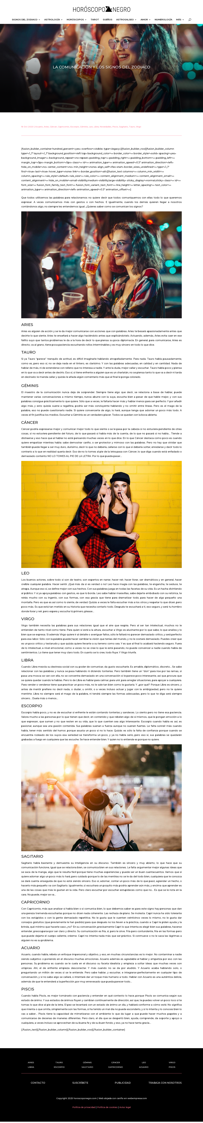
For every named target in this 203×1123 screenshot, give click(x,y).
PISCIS (172, 1067)
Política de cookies (107, 1107)
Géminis (84, 126)
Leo (91, 126)
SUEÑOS (107, 20)
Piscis (115, 126)
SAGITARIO (87, 1067)
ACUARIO (143, 1067)
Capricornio (63, 126)
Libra (96, 126)
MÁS (178, 20)
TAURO (59, 1062)
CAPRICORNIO (115, 1067)
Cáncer (53, 126)
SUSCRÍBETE (80, 1082)
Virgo (138, 126)
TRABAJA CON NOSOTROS (165, 1082)
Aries (46, 126)
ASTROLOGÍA (52, 20)
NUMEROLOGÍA (163, 20)
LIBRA (31, 1067)
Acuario (39, 126)
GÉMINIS (87, 1062)
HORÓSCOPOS (75, 20)
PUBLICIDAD (123, 1082)
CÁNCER (115, 1062)
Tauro (132, 126)
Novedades (105, 126)
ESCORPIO (59, 1067)
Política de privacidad (84, 1107)
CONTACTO (38, 1082)
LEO (144, 1062)
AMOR (144, 20)
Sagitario (123, 126)
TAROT (95, 20)
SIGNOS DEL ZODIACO (24, 20)
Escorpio (74, 126)
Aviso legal (125, 1107)
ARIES (31, 1062)
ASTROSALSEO (125, 20)
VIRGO (172, 1062)
